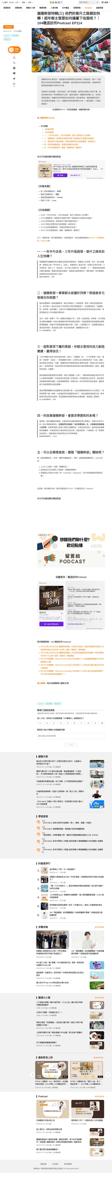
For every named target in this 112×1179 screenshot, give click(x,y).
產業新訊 (7, 8)
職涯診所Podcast (48, 118)
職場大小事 (30, 8)
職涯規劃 (15, 35)
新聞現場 (77, 8)
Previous (32, 1074)
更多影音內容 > (99, 1057)
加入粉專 (41, 683)
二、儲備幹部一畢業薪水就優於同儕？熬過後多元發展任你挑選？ (69, 138)
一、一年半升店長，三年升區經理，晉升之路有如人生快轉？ (67, 135)
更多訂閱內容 (99, 927)
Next (108, 1074)
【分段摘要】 (49, 132)
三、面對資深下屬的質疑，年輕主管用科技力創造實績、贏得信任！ (70, 141)
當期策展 (99, 8)
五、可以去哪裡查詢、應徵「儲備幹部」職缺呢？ (63, 148)
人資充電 (54, 8)
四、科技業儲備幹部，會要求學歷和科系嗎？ (61, 144)
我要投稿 (43, 1164)
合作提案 (55, 1164)
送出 (71, 745)
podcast (7, 35)
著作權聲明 (68, 1164)
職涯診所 (7, 39)
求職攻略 (18, 8)
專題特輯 (42, 8)
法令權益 (65, 8)
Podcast (88, 8)
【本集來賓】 (49, 129)
